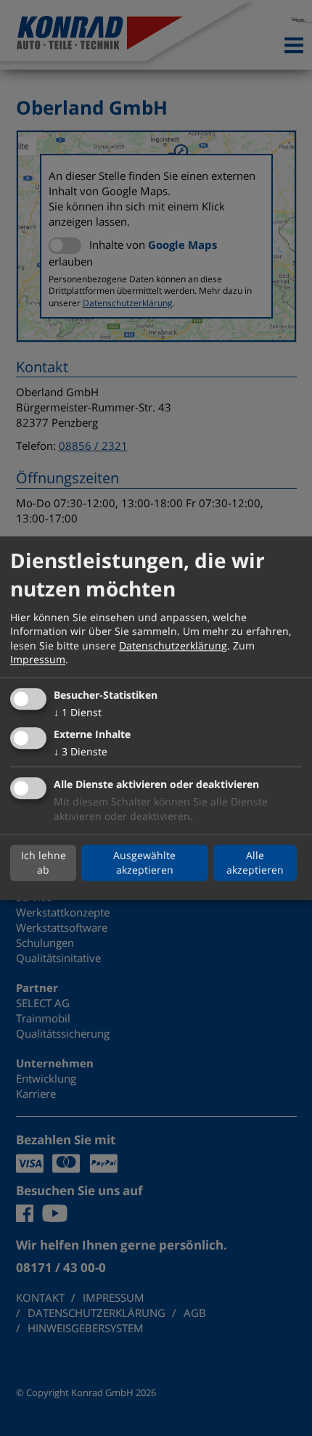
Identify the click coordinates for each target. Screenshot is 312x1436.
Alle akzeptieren (255, 863)
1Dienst (78, 712)
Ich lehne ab (43, 863)
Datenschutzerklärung (173, 645)
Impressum (37, 660)
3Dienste (80, 751)
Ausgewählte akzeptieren (144, 863)
